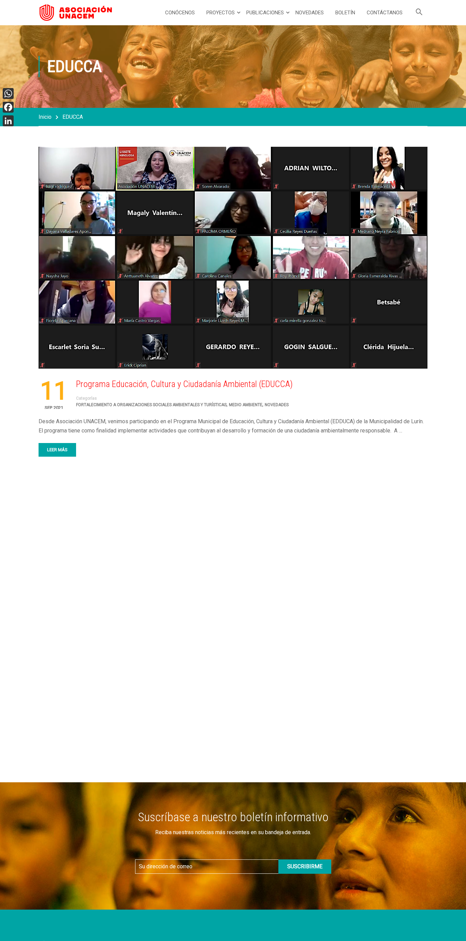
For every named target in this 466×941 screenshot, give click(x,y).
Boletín (345, 13)
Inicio (45, 117)
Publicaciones (265, 13)
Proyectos (220, 13)
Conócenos (180, 13)
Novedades (309, 13)
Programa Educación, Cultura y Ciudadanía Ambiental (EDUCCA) (184, 384)
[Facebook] (8, 107)
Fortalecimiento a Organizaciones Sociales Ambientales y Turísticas (151, 404)
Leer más (57, 449)
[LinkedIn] (8, 121)
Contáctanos (385, 13)
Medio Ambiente (245, 404)
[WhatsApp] (8, 93)
